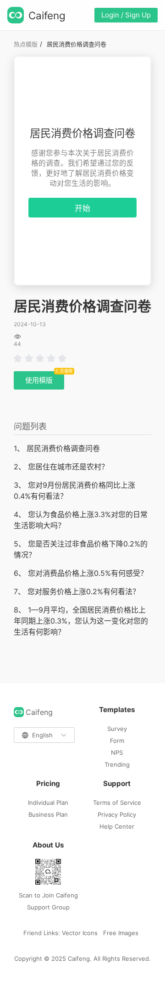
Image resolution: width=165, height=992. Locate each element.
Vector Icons (80, 932)
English (42, 735)
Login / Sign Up (126, 15)
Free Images (120, 932)
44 (17, 343)
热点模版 (26, 44)
